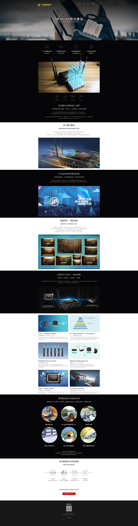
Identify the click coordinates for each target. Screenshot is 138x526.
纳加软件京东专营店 (69, 493)
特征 (88, 3)
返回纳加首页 (69, 517)
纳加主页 (79, 3)
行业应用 (93, 3)
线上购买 (99, 3)
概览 (84, 3)
